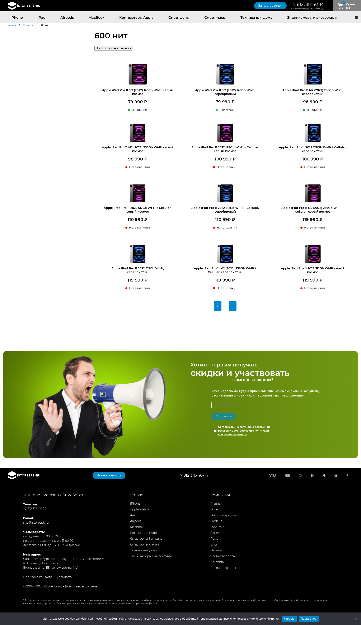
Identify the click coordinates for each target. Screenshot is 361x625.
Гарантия (217, 527)
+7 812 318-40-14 (307, 4)
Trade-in (216, 521)
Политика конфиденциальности (48, 577)
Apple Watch (139, 509)
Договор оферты (223, 568)
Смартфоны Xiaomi (144, 544)
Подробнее (309, 618)
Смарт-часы (215, 18)
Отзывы (216, 550)
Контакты (217, 562)
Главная (216, 503)
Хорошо (289, 618)
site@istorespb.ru (36, 522)
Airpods (67, 18)
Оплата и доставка (224, 515)
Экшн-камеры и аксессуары (312, 18)
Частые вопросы (222, 556)
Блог (214, 544)
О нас (214, 509)
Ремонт (216, 538)
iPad (42, 18)
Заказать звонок (270, 6)
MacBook (96, 18)
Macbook (137, 527)
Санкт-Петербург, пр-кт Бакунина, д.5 (307, 9)
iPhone (16, 18)
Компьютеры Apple (136, 18)
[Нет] (356, 619)
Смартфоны (178, 18)
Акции (215, 533)
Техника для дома (256, 18)
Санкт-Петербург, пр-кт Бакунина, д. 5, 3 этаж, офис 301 (64, 559)
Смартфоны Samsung (146, 538)
